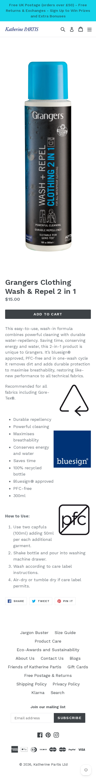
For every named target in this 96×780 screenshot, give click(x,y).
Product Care (48, 641)
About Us (25, 658)
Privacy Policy (66, 684)
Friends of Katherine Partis (34, 666)
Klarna (38, 692)
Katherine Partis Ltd (50, 764)
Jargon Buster (34, 632)
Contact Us (52, 658)
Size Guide (65, 632)
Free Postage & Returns (48, 675)
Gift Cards (77, 666)
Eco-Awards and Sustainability (48, 649)
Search (58, 692)
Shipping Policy (31, 684)
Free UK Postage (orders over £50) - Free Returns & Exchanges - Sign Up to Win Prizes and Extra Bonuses (48, 10)
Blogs (75, 658)
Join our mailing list (48, 707)
